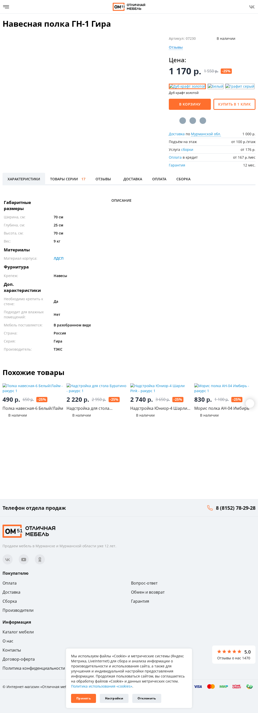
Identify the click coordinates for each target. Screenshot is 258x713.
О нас (8, 641)
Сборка (10, 601)
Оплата (175, 157)
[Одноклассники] (192, 120)
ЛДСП (58, 258)
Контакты (12, 650)
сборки (187, 149)
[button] (250, 403)
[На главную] (129, 7)
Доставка (177, 133)
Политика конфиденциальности (34, 668)
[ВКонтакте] (182, 120)
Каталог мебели (18, 632)
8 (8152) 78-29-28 (235, 507)
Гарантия (177, 165)
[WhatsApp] (203, 120)
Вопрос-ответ (144, 583)
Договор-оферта (19, 659)
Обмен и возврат (148, 592)
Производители (18, 610)
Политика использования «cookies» (101, 686)
